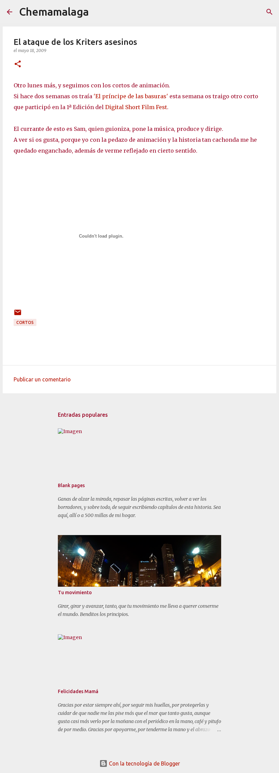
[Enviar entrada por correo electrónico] (18, 315)
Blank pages (71, 485)
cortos (25, 322)
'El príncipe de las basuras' (131, 96)
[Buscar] (98, 12)
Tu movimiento (75, 592)
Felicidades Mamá (78, 691)
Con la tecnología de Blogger (144, 763)
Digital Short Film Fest (136, 107)
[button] (18, 64)
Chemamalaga (54, 11)
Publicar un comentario (42, 379)
